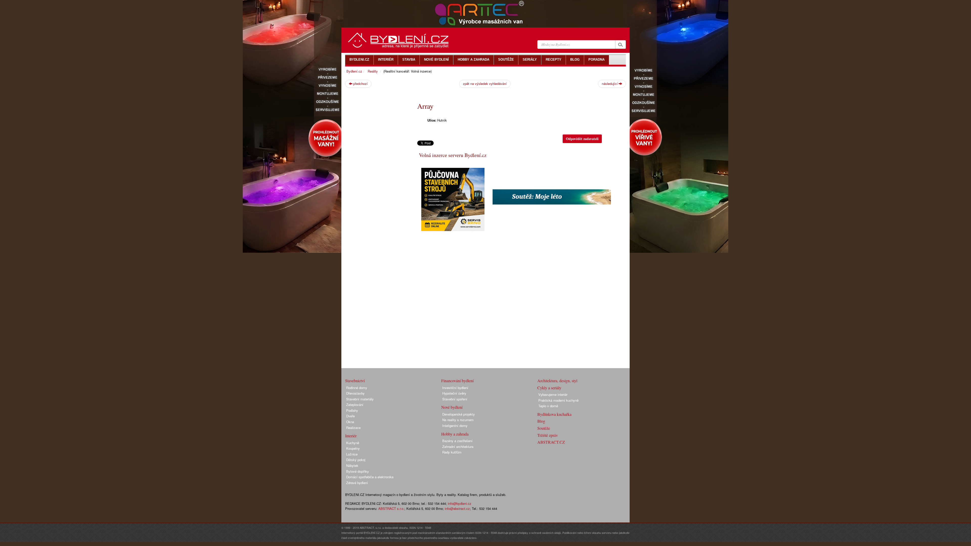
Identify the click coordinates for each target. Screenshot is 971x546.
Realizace (353, 427)
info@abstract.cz (457, 508)
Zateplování (354, 404)
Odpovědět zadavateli (582, 138)
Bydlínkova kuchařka (554, 414)
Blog (541, 421)
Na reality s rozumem (458, 419)
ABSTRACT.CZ (551, 442)
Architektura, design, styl (557, 380)
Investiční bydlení (455, 387)
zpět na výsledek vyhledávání (485, 83)
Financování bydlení (457, 380)
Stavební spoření (454, 399)
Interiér (351, 435)
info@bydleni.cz (459, 503)
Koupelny (353, 448)
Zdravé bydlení (357, 482)
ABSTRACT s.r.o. (391, 508)
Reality (373, 71)
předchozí (360, 83)
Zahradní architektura (457, 446)
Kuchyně (352, 442)
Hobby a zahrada (455, 434)
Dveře (350, 416)
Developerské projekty (458, 414)
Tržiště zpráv (547, 435)
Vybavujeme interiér (552, 394)
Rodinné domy (356, 387)
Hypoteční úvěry (454, 393)
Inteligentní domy (455, 425)
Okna (350, 421)
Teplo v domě (548, 405)
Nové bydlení (451, 407)
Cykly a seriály (549, 387)
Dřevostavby (355, 393)
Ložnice (352, 454)
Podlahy (352, 410)
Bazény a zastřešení (457, 440)
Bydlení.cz (354, 71)
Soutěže (543, 428)
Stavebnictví (355, 380)
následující (610, 83)
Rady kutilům (451, 452)
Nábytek (352, 465)
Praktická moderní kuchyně (558, 400)
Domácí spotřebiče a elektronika (369, 476)
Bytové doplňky (357, 471)
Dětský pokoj (355, 459)
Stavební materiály (360, 399)
